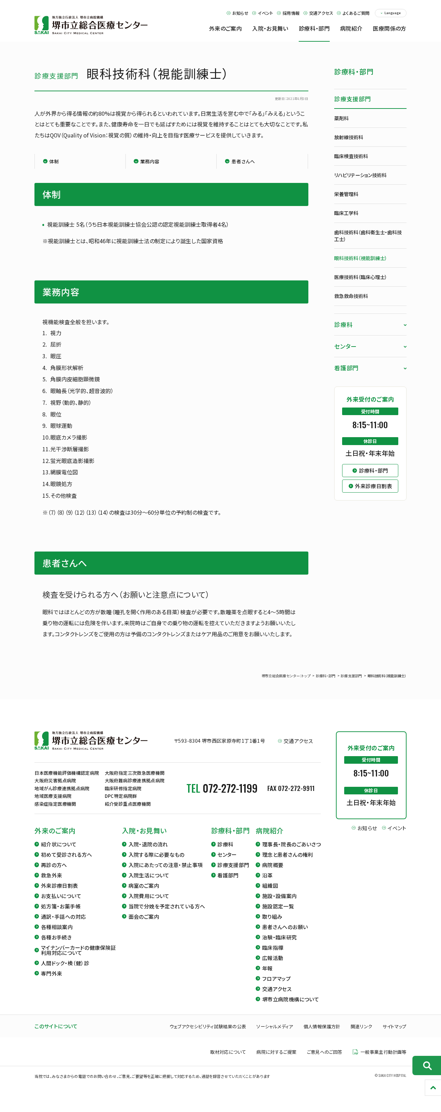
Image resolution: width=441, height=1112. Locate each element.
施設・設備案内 (279, 895)
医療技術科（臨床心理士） (360, 277)
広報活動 (273, 957)
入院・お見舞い (144, 830)
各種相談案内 (57, 926)
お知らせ (240, 13)
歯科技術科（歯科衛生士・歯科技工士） (368, 236)
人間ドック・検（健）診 (65, 963)
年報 (267, 968)
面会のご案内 (144, 916)
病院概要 (273, 864)
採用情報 (291, 13)
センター (345, 346)
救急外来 (51, 875)
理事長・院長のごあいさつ (291, 844)
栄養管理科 (346, 194)
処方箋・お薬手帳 (61, 906)
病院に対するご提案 (276, 1052)
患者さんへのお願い (285, 926)
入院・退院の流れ (148, 844)
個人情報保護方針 (322, 1026)
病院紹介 (270, 830)
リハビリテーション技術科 (360, 175)
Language (392, 12)
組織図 (270, 885)
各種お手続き (56, 937)
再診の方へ (54, 864)
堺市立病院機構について (290, 999)
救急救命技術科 (351, 295)
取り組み (272, 916)
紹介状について (59, 844)
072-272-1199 (230, 788)
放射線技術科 (348, 137)
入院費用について (149, 895)
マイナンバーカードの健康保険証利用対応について (78, 950)
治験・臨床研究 (279, 937)
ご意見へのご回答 (324, 1052)
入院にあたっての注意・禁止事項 (166, 864)
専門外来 (51, 973)
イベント (265, 13)
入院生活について (149, 875)
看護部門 (346, 367)
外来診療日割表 (59, 885)
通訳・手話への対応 (63, 916)
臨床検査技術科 (351, 156)
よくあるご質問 (356, 13)
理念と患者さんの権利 (287, 854)
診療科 (343, 324)
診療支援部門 (352, 98)
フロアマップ (276, 978)
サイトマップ (394, 1026)
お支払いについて (61, 895)
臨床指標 (273, 947)
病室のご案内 (144, 885)
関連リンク (361, 1026)
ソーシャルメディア (274, 1026)
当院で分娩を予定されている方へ (167, 906)
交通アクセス (321, 13)
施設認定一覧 (278, 906)
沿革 (267, 875)
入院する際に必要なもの (157, 854)
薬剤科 (341, 118)
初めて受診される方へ (66, 854)
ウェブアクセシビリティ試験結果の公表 (208, 1026)
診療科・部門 (354, 71)
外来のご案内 (54, 830)
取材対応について (228, 1052)
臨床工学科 (346, 212)
